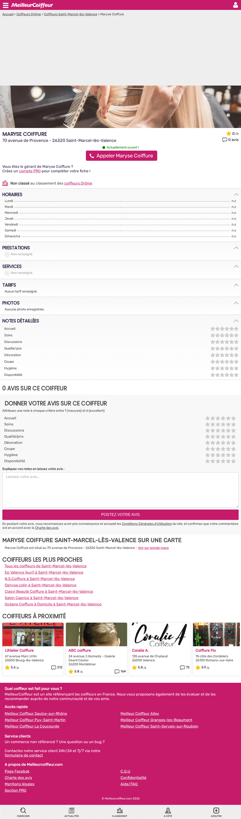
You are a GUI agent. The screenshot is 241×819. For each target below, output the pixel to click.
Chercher (23, 816)
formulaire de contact (24, 755)
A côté (168, 816)
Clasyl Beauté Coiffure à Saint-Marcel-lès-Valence (49, 591)
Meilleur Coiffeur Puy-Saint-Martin (35, 720)
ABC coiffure (79, 650)
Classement (119, 816)
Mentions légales (19, 784)
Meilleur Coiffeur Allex (139, 713)
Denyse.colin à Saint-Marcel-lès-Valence (40, 585)
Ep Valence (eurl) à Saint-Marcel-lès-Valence (44, 572)
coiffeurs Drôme (78, 183)
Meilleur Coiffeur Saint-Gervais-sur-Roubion (159, 726)
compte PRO (30, 171)
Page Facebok (17, 771)
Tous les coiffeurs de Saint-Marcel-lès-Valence (46, 566)
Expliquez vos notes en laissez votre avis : (33, 469)
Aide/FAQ (129, 784)
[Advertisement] (120, 52)
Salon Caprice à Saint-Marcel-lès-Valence (41, 598)
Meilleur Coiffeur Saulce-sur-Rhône (36, 713)
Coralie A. (140, 650)
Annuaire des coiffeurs (32, 4)
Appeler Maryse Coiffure (124, 155)
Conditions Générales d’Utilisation (147, 524)
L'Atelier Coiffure (19, 650)
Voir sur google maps (153, 548)
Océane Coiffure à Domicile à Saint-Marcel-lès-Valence (53, 604)
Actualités (71, 816)
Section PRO (15, 790)
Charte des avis (46, 528)
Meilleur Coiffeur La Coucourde (32, 726)
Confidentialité (133, 777)
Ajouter (216, 816)
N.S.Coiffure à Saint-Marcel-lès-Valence (40, 578)
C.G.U (125, 771)
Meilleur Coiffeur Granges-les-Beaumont (156, 720)
